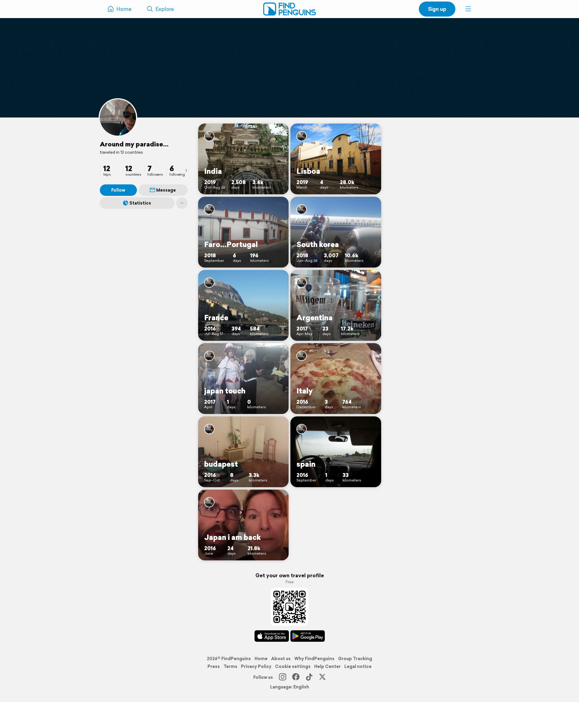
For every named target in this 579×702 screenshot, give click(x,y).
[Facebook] (295, 677)
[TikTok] (309, 677)
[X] (322, 677)
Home (261, 659)
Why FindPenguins (314, 659)
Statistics (140, 203)
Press (213, 666)
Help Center (327, 666)
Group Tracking (355, 659)
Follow (118, 190)
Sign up (437, 9)
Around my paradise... (134, 144)
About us (281, 659)
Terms (230, 666)
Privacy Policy (256, 666)
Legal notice (358, 666)
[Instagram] (282, 677)
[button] (468, 9)
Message (166, 190)
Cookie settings (293, 666)
